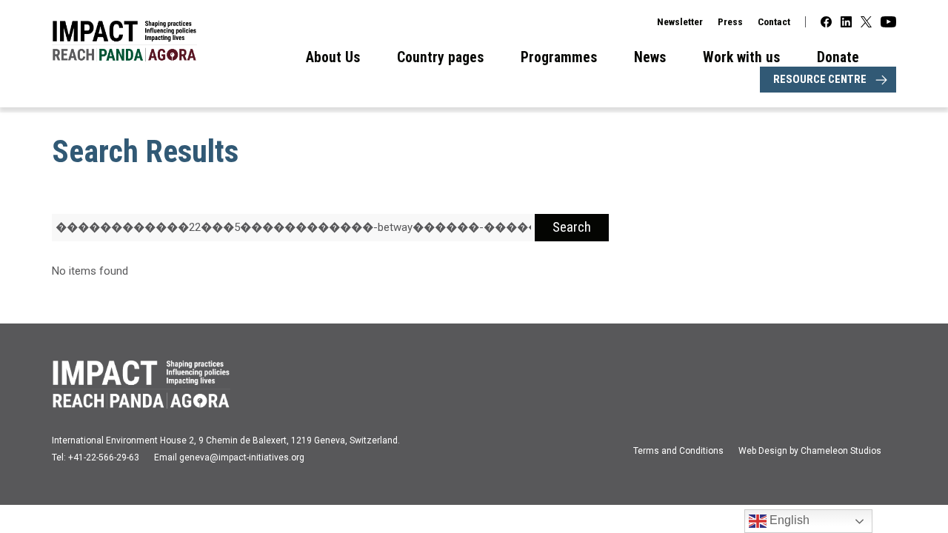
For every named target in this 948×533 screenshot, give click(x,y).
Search (572, 227)
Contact (774, 21)
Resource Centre (820, 79)
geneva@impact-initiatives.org (241, 457)
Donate (838, 57)
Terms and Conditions (678, 451)
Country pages (440, 57)
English (788, 520)
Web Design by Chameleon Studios (809, 451)
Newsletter (680, 21)
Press (730, 21)
